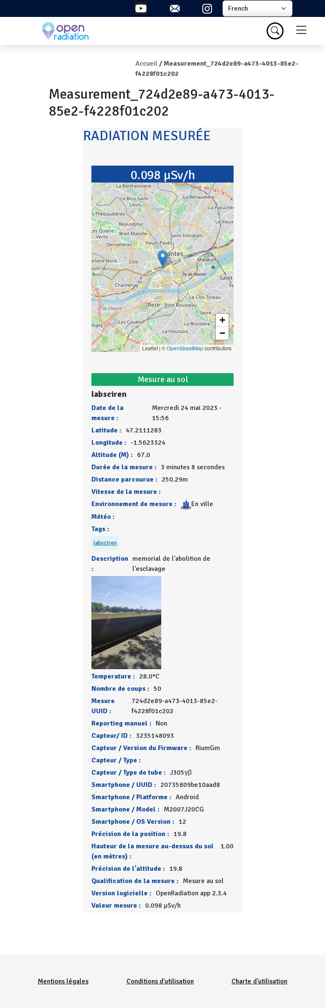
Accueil (146, 63)
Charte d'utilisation (259, 981)
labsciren (105, 542)
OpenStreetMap (185, 348)
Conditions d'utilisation (160, 981)
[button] (162, 258)
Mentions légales (63, 981)
